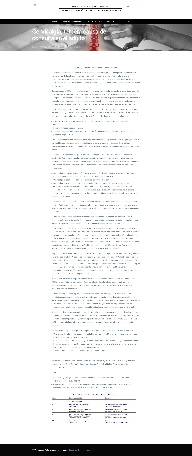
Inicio (54, 21)
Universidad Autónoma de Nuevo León (50, 450)
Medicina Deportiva (63, 47)
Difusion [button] (123, 21)
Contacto (110, 21)
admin (34, 47)
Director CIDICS (93, 21)
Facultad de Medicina (72, 21)
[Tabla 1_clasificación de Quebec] (94, 409)
